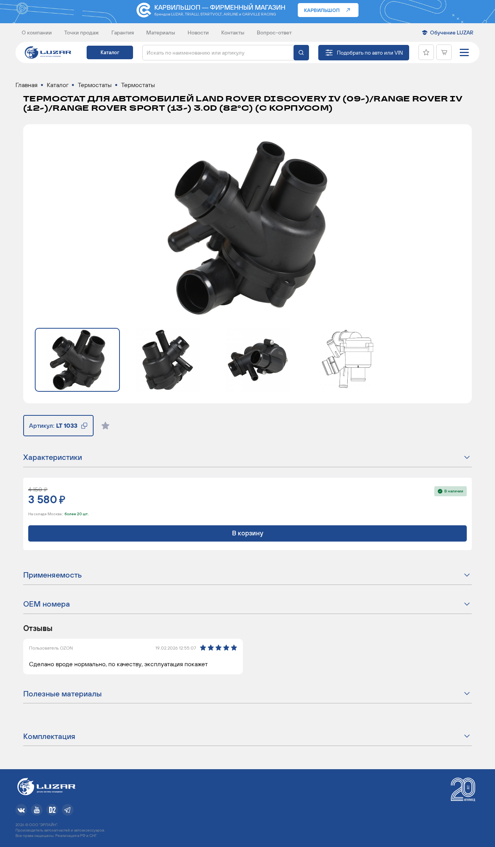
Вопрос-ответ (274, 32)
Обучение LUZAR (451, 32)
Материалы (160, 32)
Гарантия (122, 32)
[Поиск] (301, 52)
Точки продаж (81, 32)
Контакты (232, 32)
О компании (37, 32)
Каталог (110, 52)
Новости (198, 32)
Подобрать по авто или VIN (370, 53)
